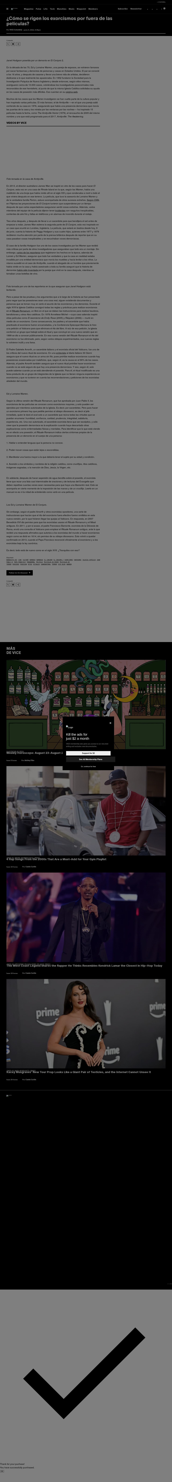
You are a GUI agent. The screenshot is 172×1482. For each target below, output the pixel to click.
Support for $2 (88, 753)
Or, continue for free (88, 766)
